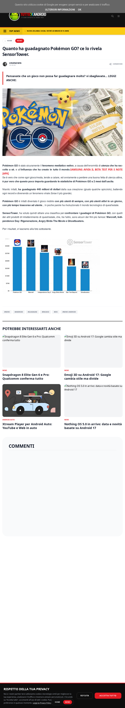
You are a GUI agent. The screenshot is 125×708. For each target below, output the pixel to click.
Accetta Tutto (108, 695)
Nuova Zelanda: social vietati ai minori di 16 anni (48, 31)
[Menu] (118, 16)
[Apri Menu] (4, 31)
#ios (56, 312)
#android (19, 312)
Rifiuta (84, 695)
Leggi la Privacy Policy (42, 703)
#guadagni (32, 312)
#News (7, 312)
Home (8, 40)
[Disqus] (62, 492)
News (19, 41)
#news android (69, 312)
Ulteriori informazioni (60, 9)
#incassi (45, 312)
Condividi (118, 64)
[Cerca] (112, 16)
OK (79, 9)
